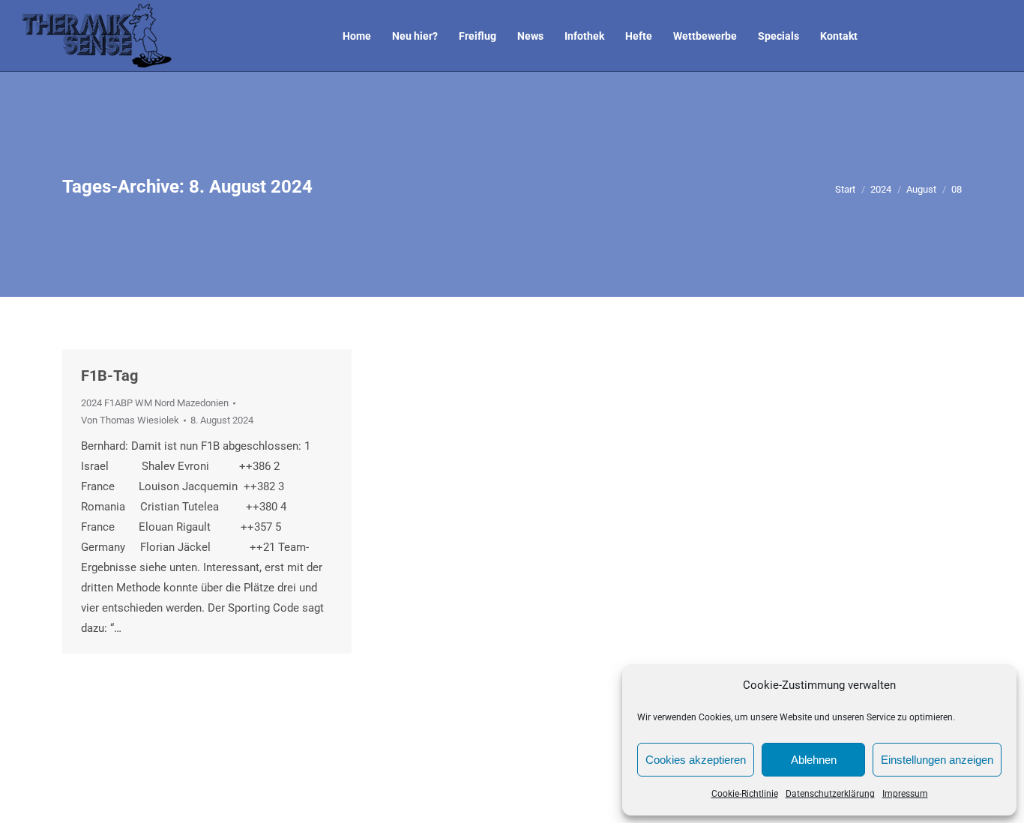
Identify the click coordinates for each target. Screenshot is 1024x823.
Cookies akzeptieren (695, 759)
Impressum (905, 794)
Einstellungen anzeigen (937, 759)
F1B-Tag (109, 376)
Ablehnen (814, 759)
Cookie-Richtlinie (744, 794)
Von (130, 420)
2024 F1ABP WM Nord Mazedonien (155, 403)
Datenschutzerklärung (830, 794)
